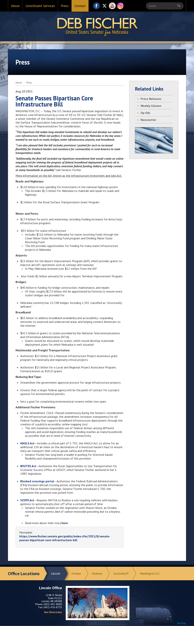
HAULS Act (27, 443)
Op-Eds (145, 113)
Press (65, 6)
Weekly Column (151, 106)
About (15, 6)
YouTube (112, 6)
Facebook (96, 6)
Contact (80, 6)
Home (19, 82)
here (65, 523)
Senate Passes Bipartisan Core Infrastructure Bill (54, 101)
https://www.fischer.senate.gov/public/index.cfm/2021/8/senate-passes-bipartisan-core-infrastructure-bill (64, 538)
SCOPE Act (27, 500)
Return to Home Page (97, 27)
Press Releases (151, 99)
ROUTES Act (28, 466)
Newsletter (148, 120)
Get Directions (53, 612)
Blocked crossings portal (37, 481)
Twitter (104, 6)
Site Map (181, 623)
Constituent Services (40, 6)
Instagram (120, 6)
